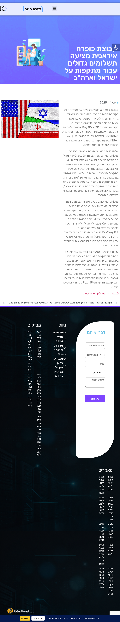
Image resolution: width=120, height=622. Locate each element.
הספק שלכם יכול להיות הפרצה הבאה (100, 484)
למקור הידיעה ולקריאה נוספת (101, 293)
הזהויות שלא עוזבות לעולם (109, 549)
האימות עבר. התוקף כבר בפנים (108, 530)
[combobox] (102, 355)
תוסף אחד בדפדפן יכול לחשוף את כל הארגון (108, 508)
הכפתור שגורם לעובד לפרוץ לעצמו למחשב (99, 505)
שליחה (95, 398)
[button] (116, 47)
